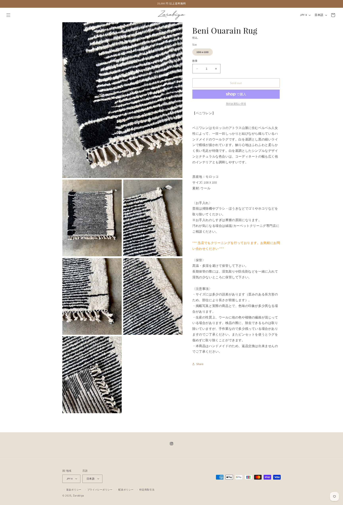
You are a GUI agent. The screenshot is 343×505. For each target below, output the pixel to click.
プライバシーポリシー (100, 489)
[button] (8, 15)
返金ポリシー (73, 489)
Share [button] (200, 364)
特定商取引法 (146, 489)
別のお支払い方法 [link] (236, 103)
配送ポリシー (125, 489)
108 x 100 (204, 53)
